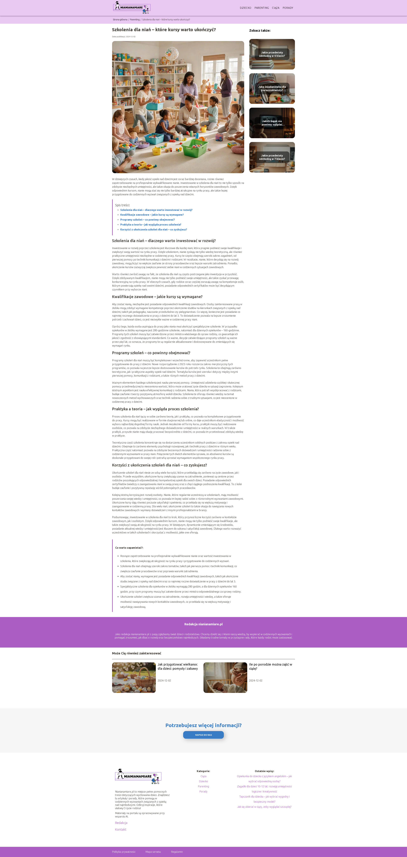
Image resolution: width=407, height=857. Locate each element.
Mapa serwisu (153, 851)
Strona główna (120, 19)
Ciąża (275, 7)
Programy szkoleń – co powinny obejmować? (147, 219)
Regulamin (177, 851)
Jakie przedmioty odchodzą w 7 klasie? (272, 157)
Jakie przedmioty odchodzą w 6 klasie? (272, 54)
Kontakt (120, 829)
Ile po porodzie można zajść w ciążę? (270, 666)
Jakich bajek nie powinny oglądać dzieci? (272, 123)
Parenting (262, 7)
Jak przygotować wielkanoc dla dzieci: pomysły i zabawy (178, 666)
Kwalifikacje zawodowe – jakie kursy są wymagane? (152, 214)
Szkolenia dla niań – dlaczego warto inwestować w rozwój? (156, 209)
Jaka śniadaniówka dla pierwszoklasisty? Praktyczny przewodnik (272, 88)
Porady (288, 7)
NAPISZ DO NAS (203, 735)
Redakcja (121, 823)
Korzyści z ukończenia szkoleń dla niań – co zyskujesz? (153, 229)
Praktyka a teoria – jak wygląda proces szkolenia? (150, 224)
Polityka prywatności (123, 851)
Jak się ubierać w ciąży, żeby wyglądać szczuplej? (264, 806)
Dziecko (245, 7)
